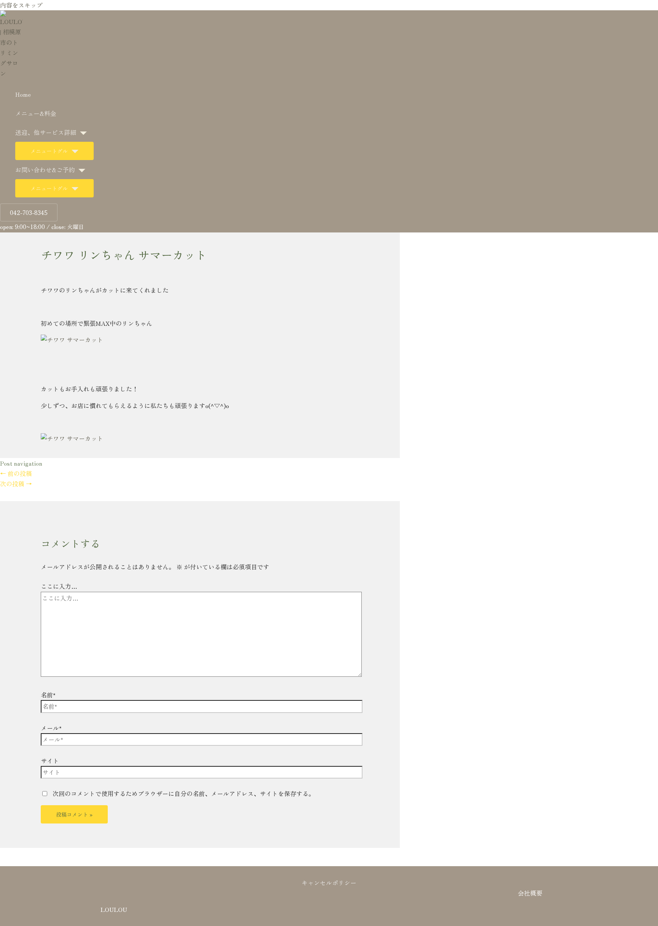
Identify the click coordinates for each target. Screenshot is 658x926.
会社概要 (530, 892)
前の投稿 (16, 473)
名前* (48, 694)
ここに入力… (59, 586)
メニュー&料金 (35, 113)
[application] (81, 132)
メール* (51, 727)
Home (23, 94)
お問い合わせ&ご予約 (45, 169)
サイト (50, 760)
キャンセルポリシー (329, 882)
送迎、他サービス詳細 (45, 132)
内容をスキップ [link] (21, 5)
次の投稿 (16, 483)
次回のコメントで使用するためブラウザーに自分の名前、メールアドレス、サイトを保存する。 (184, 793)
